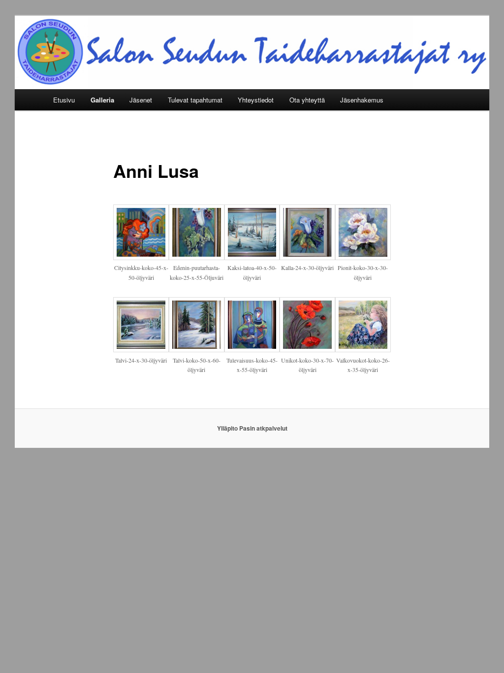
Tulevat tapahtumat (195, 99)
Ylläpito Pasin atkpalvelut (252, 428)
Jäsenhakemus (361, 99)
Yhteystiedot (256, 99)
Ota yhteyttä (307, 99)
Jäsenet (140, 99)
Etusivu (64, 99)
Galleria (102, 99)
